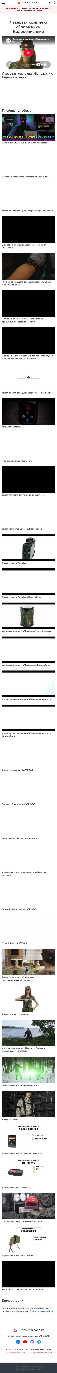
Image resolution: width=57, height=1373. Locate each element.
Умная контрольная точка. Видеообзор (22, 529)
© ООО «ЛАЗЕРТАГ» (34, 1366)
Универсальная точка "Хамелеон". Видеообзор (26, 665)
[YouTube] (25, 1342)
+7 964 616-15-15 (41, 1349)
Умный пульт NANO (11, 426)
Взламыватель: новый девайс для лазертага (24, 142)
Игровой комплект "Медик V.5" (17, 1187)
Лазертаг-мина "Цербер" (14, 563)
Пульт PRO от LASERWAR (14, 943)
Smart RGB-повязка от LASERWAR (19, 909)
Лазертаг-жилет (10, 1119)
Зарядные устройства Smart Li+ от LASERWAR (25, 176)
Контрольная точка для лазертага (19, 1085)
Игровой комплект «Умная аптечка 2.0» (22, 1153)
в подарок (37, 11)
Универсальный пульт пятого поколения (22, 1289)
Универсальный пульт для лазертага (20, 838)
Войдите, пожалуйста (41, 1311)
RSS (18, 1369)
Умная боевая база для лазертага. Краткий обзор (27, 210)
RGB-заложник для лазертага (17, 461)
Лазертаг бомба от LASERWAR (17, 770)
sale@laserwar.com (16, 1352)
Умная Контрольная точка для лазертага (23, 495)
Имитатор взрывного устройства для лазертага (26, 699)
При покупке (10, 8)
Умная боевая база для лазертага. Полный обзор (27, 393)
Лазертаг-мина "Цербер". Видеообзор (21, 597)
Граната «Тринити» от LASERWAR (18, 804)
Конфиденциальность (31, 1369)
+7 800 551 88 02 (16, 1349)
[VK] (18, 1342)
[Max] (32, 1342)
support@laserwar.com (41, 1352)
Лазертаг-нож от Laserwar (15, 1014)
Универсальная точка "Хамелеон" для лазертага (26, 631)
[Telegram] (39, 1342)
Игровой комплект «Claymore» (17, 1255)
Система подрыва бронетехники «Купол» (22, 1221)
